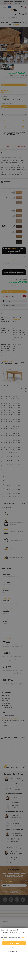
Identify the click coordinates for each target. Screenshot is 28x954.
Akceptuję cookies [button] (14, 943)
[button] (13, 951)
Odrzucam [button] (14, 948)
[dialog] (14, 477)
